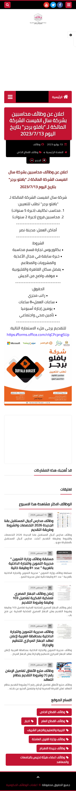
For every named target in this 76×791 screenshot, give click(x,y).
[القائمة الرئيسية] (10, 96)
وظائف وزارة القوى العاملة (48, 739)
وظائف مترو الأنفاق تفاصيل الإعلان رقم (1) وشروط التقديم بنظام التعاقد (29, 675)
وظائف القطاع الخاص (27, 152)
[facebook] (60, 5)
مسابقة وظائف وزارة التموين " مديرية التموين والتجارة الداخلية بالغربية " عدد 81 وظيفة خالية (31, 563)
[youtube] (46, 5)
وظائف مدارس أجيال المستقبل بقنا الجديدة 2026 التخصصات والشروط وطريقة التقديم (28, 525)
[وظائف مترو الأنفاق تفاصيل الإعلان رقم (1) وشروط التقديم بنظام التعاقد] (64, 670)
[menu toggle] (68, 5)
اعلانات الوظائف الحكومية (22, 785)
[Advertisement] (38, 62)
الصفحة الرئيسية (54, 152)
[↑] (38, 777)
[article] (38, 429)
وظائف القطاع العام (53, 721)
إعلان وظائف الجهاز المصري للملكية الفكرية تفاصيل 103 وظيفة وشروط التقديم (33, 597)
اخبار (27, 721)
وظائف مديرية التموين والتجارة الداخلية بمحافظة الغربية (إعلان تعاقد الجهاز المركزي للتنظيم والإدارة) (31, 638)
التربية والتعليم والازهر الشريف (46, 730)
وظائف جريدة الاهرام (52, 748)
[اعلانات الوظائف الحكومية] (38, 18)
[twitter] (53, 5)
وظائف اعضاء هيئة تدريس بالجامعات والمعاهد (44, 760)
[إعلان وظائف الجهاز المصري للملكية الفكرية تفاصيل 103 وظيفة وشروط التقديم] (64, 592)
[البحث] (7, 5)
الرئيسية (57, 97)
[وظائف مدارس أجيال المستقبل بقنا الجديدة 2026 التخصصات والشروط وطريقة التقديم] (64, 520)
